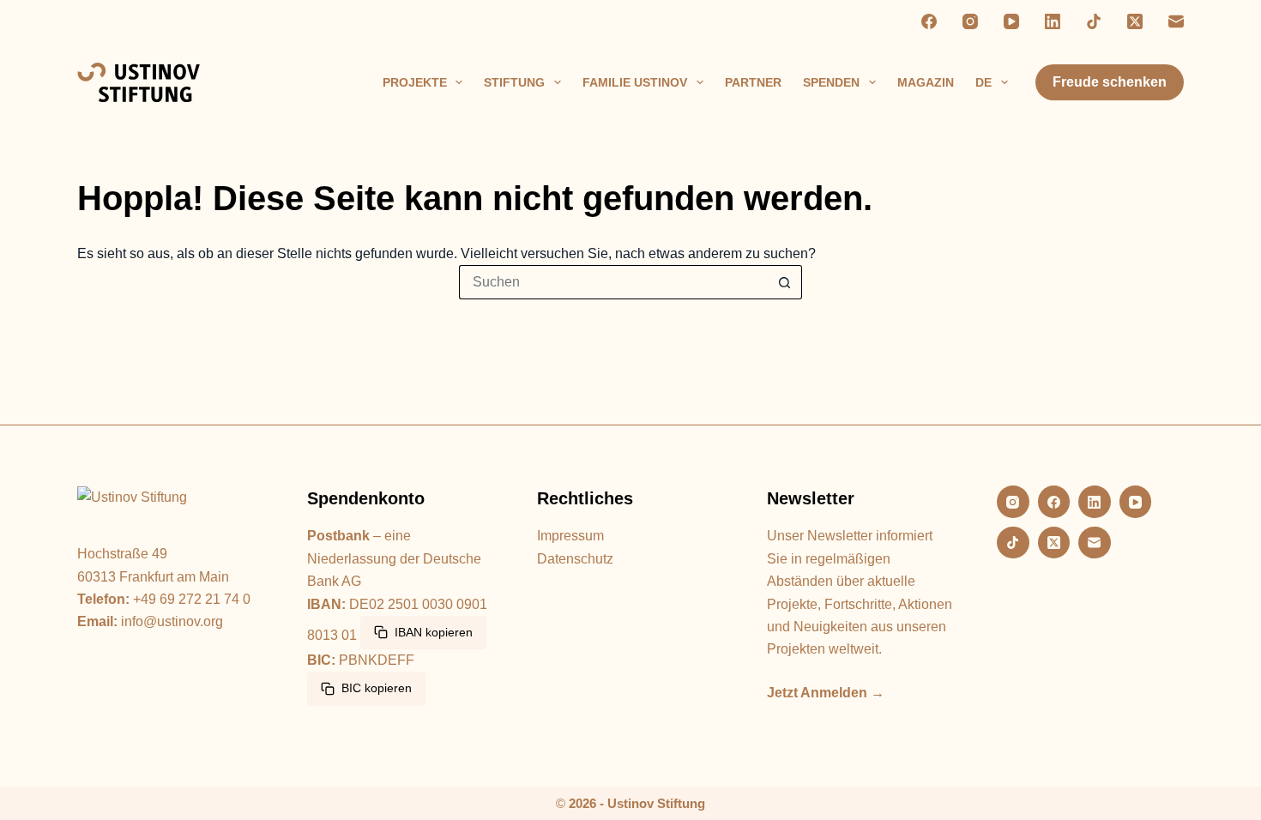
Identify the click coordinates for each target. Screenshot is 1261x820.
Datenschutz (575, 559)
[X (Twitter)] (1135, 21)
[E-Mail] (1176, 21)
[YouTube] (1011, 21)
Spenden (831, 82)
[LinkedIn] (1052, 21)
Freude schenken (1110, 82)
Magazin (925, 82)
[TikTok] (1093, 21)
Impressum (570, 535)
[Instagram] (970, 21)
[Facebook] (929, 21)
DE (983, 82)
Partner (753, 82)
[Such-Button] (785, 282)
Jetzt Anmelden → (825, 692)
